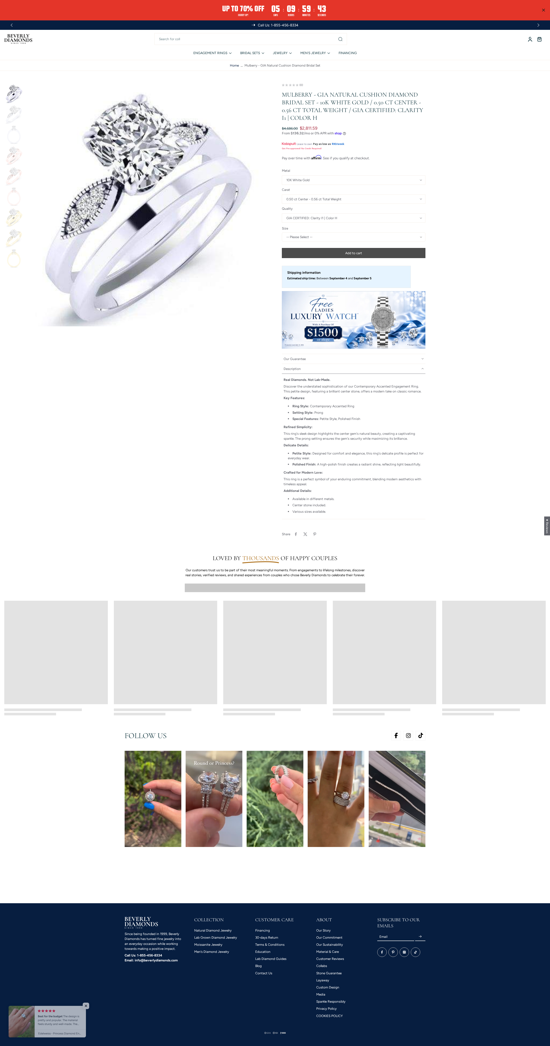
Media (320, 994)
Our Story (323, 930)
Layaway (322, 980)
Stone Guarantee (329, 973)
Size (285, 228)
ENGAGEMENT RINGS (210, 53)
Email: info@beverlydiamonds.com (151, 960)
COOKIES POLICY (329, 1016)
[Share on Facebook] (296, 534)
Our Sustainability (329, 945)
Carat (286, 190)
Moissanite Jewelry (208, 945)
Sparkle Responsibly (330, 1001)
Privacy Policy (326, 1008)
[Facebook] (382, 952)
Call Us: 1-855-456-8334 (143, 955)
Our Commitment (329, 937)
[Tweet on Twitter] (305, 534)
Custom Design (327, 987)
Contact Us (263, 973)
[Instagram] (404, 952)
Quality (287, 209)
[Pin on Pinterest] (314, 534)
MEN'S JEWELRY (313, 53)
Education (262, 952)
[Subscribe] (420, 936)
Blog (258, 966)
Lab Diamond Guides (270, 959)
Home (234, 65)
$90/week (338, 144)
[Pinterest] (393, 952)
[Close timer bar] (543, 10)
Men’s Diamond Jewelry (211, 952)
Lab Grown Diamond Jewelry (215, 937)
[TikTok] (415, 952)
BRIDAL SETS (250, 53)
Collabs (321, 966)
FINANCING (348, 53)
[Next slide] (538, 25)
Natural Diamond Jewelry (213, 930)
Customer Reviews (330, 959)
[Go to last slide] (11, 25)
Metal (286, 171)
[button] (353, 253)
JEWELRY (280, 53)
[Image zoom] (146, 205)
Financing (262, 930)
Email (383, 937)
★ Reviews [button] (547, 526)
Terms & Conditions (269, 945)
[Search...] (340, 39)
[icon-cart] (539, 39)
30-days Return (266, 937)
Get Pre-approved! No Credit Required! (302, 148)
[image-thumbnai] (14, 93)
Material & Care (327, 952)
